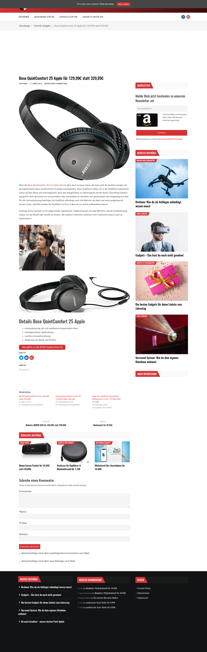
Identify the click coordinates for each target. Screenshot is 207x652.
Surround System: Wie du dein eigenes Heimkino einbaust (156, 360)
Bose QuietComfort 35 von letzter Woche (47, 185)
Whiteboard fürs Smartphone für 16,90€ (110, 467)
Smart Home (24, 443)
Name (23, 511)
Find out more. (107, 4)
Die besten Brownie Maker (106, 598)
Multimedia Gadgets (103, 443)
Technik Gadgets (42, 26)
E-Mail (23, 523)
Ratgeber (24, 17)
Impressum (143, 598)
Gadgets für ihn (68, 17)
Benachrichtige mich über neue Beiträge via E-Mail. (48, 561)
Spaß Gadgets (142, 213)
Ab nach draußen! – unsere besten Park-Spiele (42, 621)
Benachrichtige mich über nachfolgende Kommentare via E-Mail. (56, 553)
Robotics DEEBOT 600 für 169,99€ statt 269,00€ (46, 425)
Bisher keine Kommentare (55, 84)
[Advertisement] (74, 53)
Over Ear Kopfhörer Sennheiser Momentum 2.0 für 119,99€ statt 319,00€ (106, 399)
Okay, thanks (123, 4)
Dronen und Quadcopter (146, 160)
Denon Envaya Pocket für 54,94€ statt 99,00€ (34, 467)
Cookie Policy (144, 588)
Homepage (24, 26)
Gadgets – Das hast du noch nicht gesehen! (159, 255)
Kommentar (25, 491)
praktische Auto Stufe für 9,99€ (100, 602)
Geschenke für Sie (44, 17)
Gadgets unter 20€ (93, 17)
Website (23, 534)
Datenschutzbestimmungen (170, 139)
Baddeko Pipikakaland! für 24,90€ (101, 588)
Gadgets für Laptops (65, 443)
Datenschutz (143, 593)
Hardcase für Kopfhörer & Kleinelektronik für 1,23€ (69, 467)
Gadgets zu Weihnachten (146, 263)
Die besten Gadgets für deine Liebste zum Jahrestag (158, 306)
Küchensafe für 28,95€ (102, 425)
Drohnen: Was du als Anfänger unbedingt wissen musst (158, 204)
